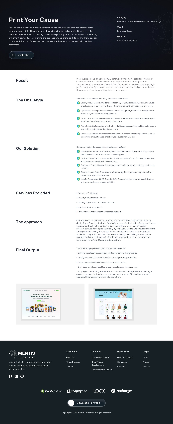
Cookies (146, 367)
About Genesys (73, 362)
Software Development (102, 370)
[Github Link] (22, 376)
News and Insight (125, 357)
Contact (69, 367)
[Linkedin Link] (16, 376)
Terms (145, 357)
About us (70, 357)
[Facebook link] (10, 376)
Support (121, 367)
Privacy (146, 362)
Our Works (122, 362)
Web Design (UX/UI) (101, 357)
